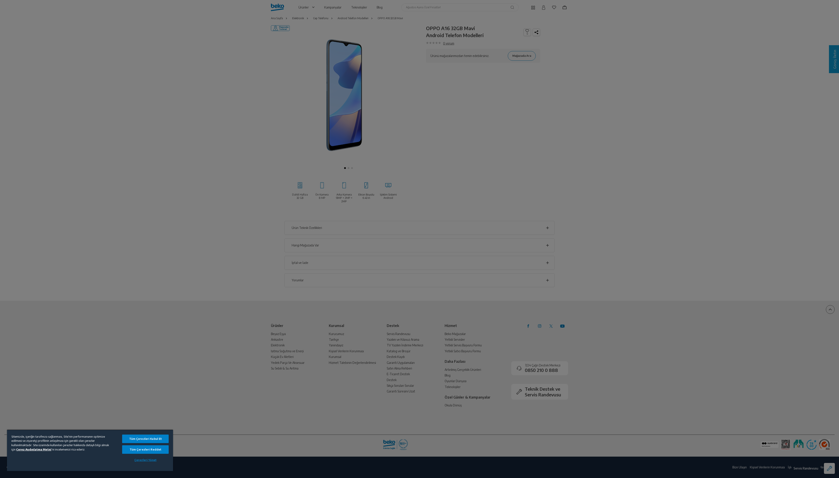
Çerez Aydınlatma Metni (33, 449)
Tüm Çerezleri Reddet (145, 449)
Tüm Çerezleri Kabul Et (145, 438)
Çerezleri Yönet (145, 460)
